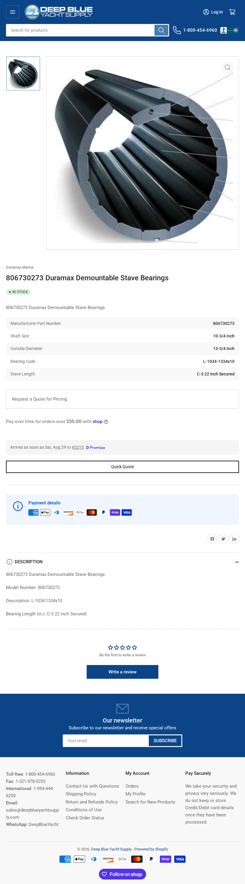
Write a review (122, 672)
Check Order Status (85, 818)
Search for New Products (150, 802)
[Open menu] (12, 12)
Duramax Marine (20, 267)
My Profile (135, 794)
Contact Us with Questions (92, 786)
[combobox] (87, 30)
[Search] (161, 30)
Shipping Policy (81, 794)
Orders (132, 786)
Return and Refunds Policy (92, 802)
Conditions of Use (84, 810)
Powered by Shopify (151, 849)
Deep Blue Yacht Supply (111, 849)
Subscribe (165, 740)
